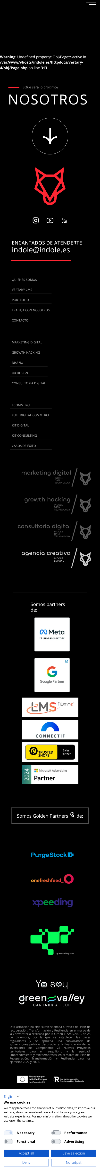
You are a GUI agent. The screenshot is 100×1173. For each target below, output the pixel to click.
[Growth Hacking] (58, 512)
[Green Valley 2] (51, 944)
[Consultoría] (54, 539)
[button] (51, 634)
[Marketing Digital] (56, 485)
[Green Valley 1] (51, 993)
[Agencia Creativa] (56, 566)
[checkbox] (8, 1132)
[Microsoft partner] (50, 774)
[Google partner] (51, 675)
